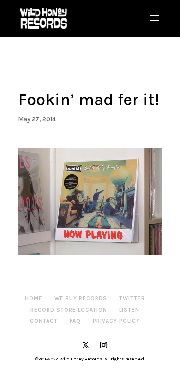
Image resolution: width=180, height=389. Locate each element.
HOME (33, 298)
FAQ (75, 321)
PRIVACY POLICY (116, 321)
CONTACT (44, 321)
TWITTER (132, 298)
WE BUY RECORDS (80, 298)
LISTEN (129, 309)
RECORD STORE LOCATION (68, 309)
